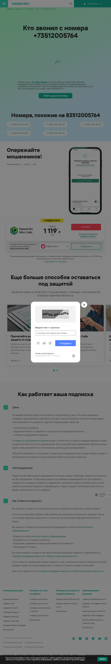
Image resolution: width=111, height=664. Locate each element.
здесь (82, 660)
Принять (102, 659)
